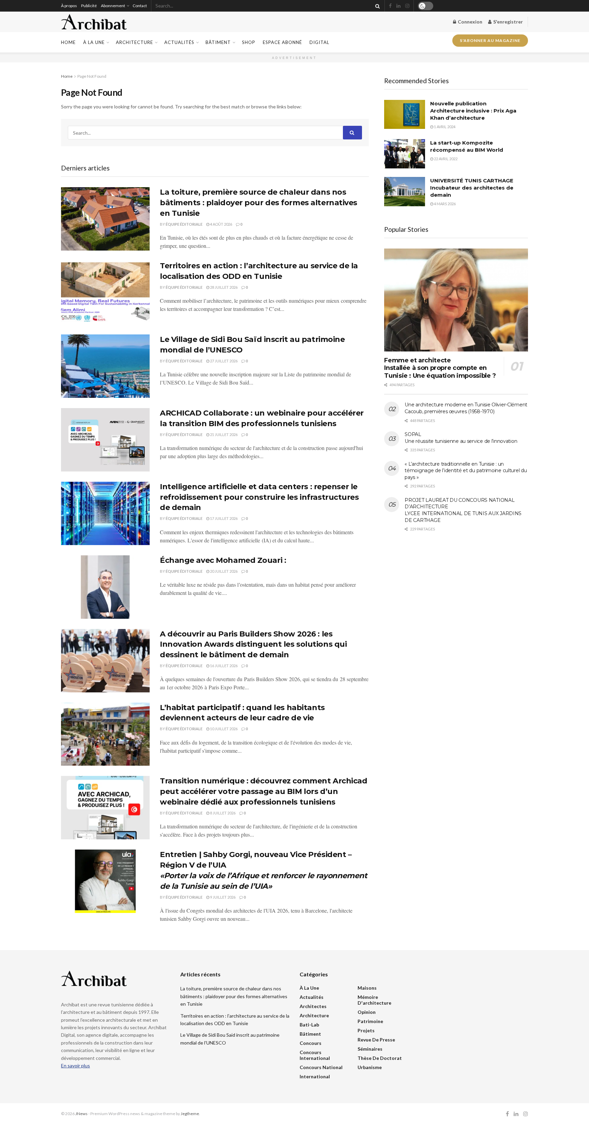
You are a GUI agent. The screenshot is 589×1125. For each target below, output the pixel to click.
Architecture (134, 42)
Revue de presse (376, 1039)
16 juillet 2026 (223, 665)
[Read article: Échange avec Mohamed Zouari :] (105, 587)
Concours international (315, 1055)
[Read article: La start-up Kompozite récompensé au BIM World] (404, 153)
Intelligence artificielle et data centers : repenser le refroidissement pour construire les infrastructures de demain (259, 497)
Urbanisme (370, 1067)
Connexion (469, 22)
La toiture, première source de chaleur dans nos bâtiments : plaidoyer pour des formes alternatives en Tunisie (258, 203)
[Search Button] (376, 6)
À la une (94, 42)
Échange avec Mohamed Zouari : (223, 560)
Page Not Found (91, 76)
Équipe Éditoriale (184, 224)
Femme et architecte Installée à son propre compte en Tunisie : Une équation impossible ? (440, 368)
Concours (310, 1043)
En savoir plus (75, 1065)
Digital (319, 42)
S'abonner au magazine (490, 40)
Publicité (89, 5)
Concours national (321, 1067)
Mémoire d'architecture (374, 1000)
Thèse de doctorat (380, 1058)
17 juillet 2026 (223, 518)
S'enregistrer (507, 22)
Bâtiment (218, 42)
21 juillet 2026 (223, 434)
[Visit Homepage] (94, 22)
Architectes (313, 1006)
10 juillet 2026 (223, 728)
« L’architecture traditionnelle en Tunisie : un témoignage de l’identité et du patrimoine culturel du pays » (466, 470)
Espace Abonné (282, 42)
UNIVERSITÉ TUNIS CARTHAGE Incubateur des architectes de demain (471, 187)
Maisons (367, 988)
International (315, 1076)
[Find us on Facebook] (390, 6)
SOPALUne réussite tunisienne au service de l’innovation (461, 437)
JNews (81, 1113)
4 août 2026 (220, 224)
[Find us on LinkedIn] (398, 6)
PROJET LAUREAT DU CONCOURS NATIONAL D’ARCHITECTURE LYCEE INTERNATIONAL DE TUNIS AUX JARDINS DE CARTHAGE (463, 510)
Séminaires (370, 1049)
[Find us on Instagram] (407, 6)
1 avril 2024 (444, 126)
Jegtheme (190, 1113)
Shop (248, 42)
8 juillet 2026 (222, 813)
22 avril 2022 (445, 158)
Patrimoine (370, 1021)
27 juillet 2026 (223, 361)
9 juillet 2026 (222, 897)
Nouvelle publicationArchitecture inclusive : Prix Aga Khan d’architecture (473, 110)
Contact (140, 5)
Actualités (179, 42)
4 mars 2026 (444, 203)
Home (68, 42)
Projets (366, 1030)
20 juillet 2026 (223, 571)
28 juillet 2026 (223, 287)
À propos (69, 5)
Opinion (367, 1012)
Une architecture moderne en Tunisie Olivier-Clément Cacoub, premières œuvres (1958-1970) (466, 408)
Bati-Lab (309, 1025)
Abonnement (113, 5)
